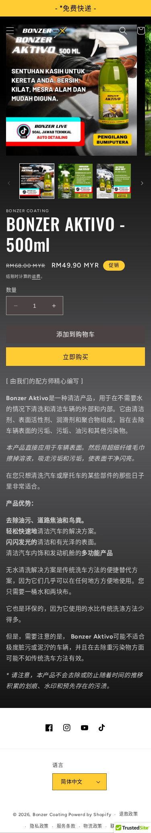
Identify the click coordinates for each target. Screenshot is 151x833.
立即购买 (76, 357)
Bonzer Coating (50, 814)
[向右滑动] (142, 183)
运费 (36, 276)
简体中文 (72, 782)
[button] (10, 31)
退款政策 (128, 814)
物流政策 (92, 826)
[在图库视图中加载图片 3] (114, 181)
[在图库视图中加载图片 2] (75, 181)
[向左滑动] (9, 183)
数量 (11, 290)
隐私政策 (39, 826)
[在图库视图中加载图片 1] (37, 181)
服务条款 (66, 826)
